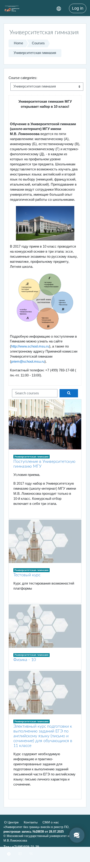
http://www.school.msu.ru (30, 346)
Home (18, 43)
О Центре (11, 822)
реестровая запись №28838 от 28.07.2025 (33, 831)
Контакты (31, 822)
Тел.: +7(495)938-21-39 (21, 847)
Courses (38, 43)
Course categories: (23, 78)
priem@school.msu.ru (28, 361)
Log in (77, 8)
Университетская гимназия (35, 53)
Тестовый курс (26, 575)
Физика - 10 (24, 660)
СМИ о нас (50, 822)
